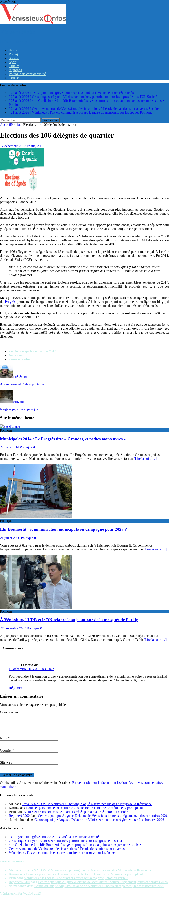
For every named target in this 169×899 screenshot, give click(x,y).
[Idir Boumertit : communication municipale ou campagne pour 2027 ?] (36, 517)
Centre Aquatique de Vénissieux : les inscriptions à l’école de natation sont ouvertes (67, 848)
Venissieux (16, 355)
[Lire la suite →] (145, 458)
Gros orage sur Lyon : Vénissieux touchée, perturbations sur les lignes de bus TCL (66, 841)
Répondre (15, 688)
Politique (15, 54)
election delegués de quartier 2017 (32, 351)
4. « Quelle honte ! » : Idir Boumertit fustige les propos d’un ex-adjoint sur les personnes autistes (75, 845)
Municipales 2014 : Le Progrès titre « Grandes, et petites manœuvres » (63, 439)
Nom (4, 738)
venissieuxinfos (19, 359)
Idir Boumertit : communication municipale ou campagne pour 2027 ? (63, 529)
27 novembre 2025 (13, 628)
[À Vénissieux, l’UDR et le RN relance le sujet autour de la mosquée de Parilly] (36, 607)
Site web (6, 762)
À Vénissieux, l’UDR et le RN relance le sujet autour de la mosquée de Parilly (69, 619)
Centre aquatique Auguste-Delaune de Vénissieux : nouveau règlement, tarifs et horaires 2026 (103, 816)
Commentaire (9, 712)
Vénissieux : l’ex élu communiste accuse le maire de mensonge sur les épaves (62, 852)
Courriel (6, 750)
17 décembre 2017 (13, 146)
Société (14, 58)
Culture (14, 66)
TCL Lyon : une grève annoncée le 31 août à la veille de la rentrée (54, 837)
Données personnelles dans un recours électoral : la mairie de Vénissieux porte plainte (85, 808)
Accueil (14, 50)
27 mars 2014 (9, 447)
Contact (14, 78)
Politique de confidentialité (27, 74)
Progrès (10, 302)
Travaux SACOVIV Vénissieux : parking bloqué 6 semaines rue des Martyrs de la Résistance (87, 804)
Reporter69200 (19, 816)
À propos (15, 70)
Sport (12, 62)
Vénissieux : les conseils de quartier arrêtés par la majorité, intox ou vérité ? (76, 812)
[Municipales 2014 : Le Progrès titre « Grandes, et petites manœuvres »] (10, 426)
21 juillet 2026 (10, 538)
